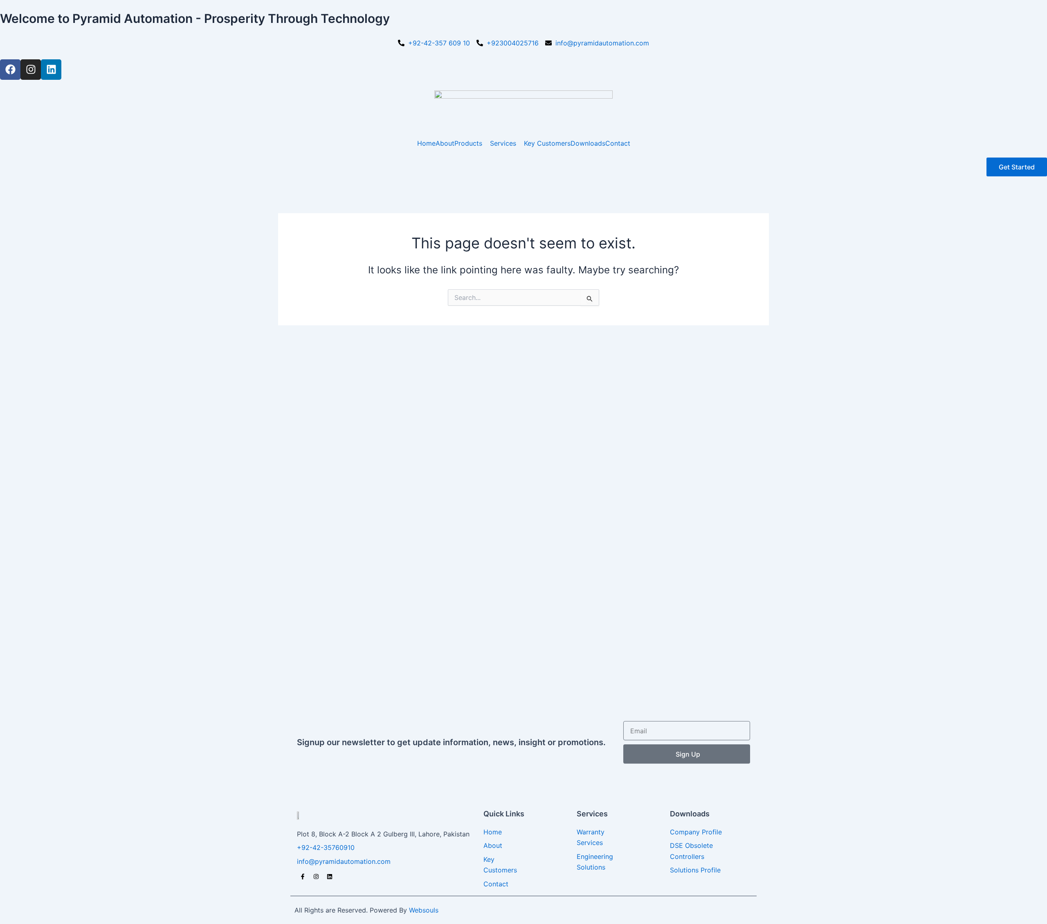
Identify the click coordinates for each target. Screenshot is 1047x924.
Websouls (423, 910)
